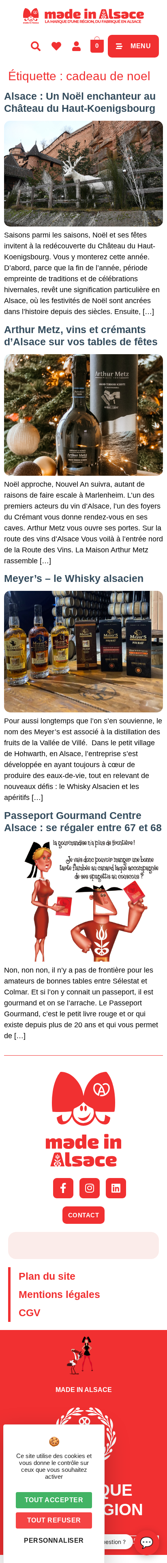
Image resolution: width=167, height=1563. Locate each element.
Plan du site (47, 1276)
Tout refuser (54, 1520)
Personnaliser (54, 1540)
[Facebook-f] (63, 1188)
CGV (30, 1312)
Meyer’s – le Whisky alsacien (73, 578)
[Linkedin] (116, 1188)
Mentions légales (59, 1294)
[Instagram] (89, 1188)
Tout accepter (54, 1500)
